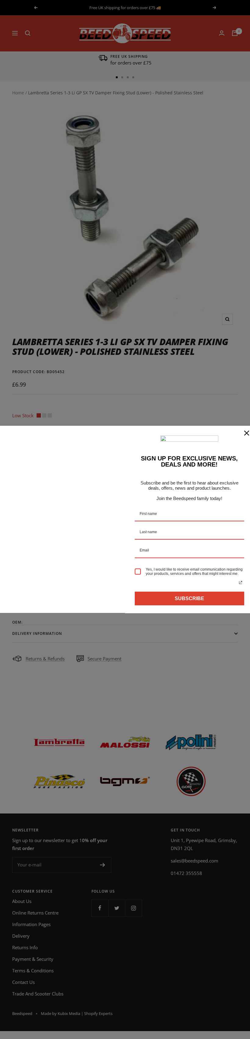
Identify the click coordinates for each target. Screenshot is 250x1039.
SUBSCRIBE (189, 598)
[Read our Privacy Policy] (240, 582)
